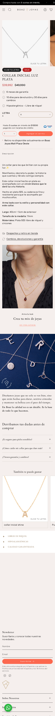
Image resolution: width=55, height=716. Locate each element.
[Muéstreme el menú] (3, 9)
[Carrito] (51, 9)
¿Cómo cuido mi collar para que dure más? (22, 448)
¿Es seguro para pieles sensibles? (17, 439)
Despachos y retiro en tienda (22, 233)
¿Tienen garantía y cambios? (15, 456)
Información (9, 707)
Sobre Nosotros (10, 698)
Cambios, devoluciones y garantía (24, 239)
